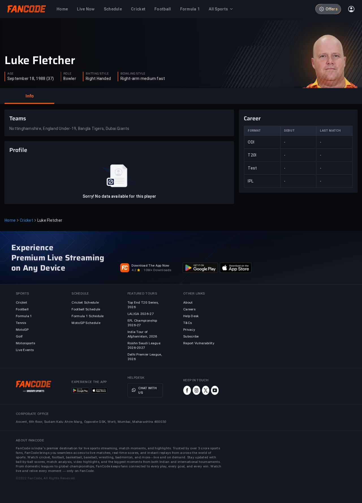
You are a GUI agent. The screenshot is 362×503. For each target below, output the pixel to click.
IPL (250, 181)
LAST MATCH (330, 130)
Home (10, 220)
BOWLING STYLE (132, 74)
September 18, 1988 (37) (30, 78)
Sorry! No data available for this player (119, 196)
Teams (17, 118)
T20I (252, 155)
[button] (29, 96)
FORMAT (254, 130)
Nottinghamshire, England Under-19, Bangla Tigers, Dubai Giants (69, 128)
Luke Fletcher (40, 60)
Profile (18, 150)
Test (252, 168)
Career (252, 118)
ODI (251, 142)
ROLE (67, 74)
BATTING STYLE (97, 74)
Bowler (69, 78)
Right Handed (98, 78)
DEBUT (289, 130)
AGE (10, 74)
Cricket (26, 220)
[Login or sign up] (351, 9)
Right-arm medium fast (142, 78)
